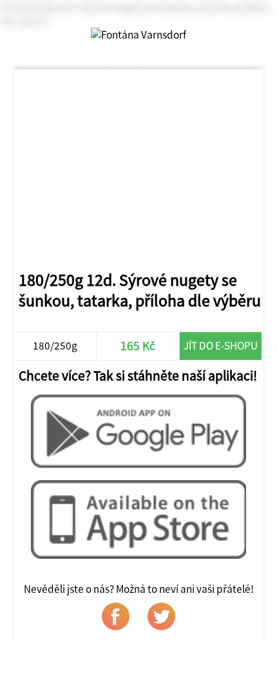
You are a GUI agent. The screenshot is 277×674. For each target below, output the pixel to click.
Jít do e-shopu (221, 346)
